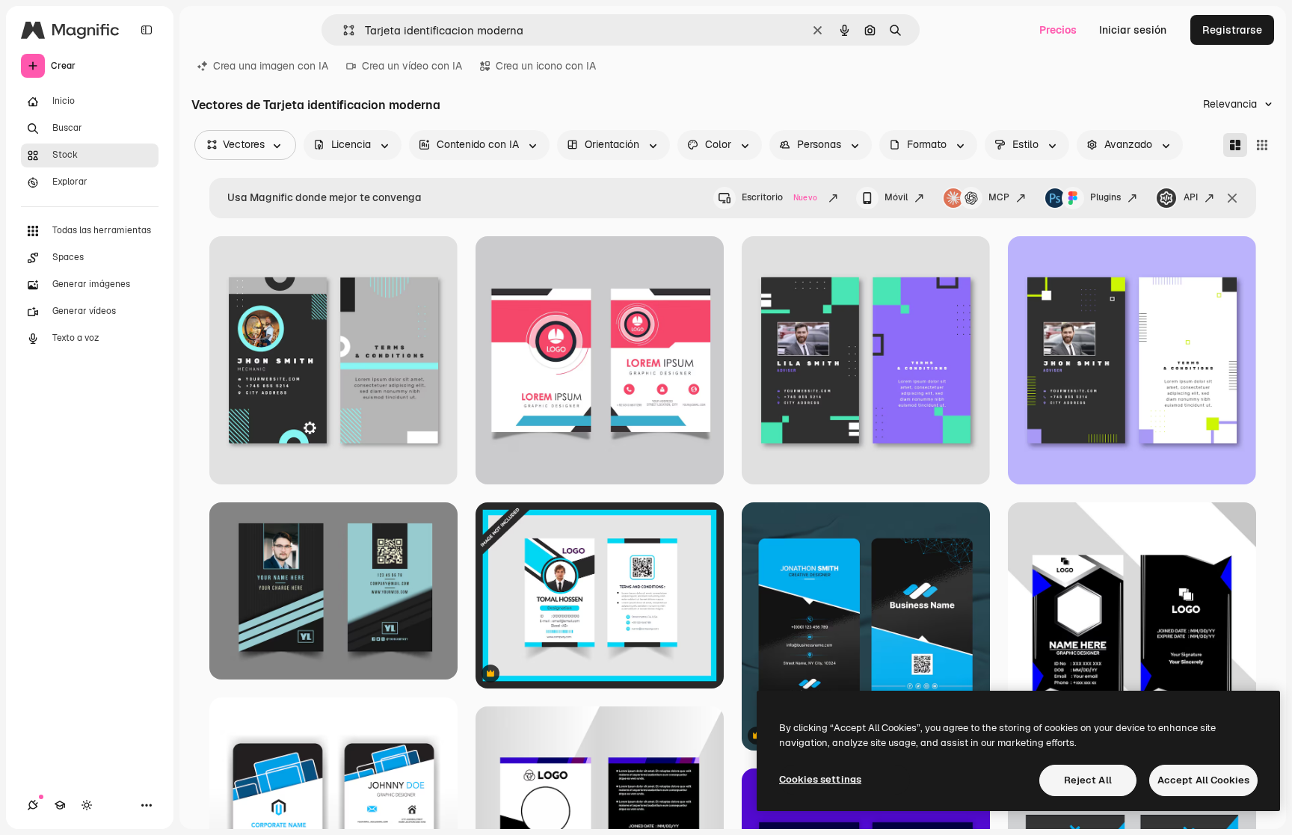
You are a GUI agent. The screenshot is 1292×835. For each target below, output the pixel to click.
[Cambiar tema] (87, 805)
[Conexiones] (33, 805)
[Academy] (60, 805)
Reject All (1088, 780)
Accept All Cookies (1203, 780)
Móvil (896, 197)
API (1191, 197)
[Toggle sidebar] (147, 30)
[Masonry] (1235, 145)
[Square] (1262, 145)
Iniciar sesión (1132, 30)
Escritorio (779, 197)
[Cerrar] (1232, 198)
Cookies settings (820, 779)
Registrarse (1232, 30)
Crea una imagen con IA (270, 66)
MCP (998, 197)
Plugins (1105, 197)
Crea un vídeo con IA (412, 66)
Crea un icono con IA (546, 66)
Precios (1058, 30)
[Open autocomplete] (342, 30)
